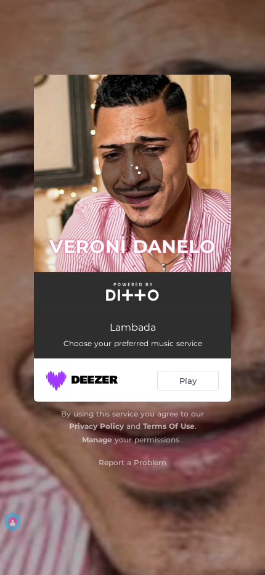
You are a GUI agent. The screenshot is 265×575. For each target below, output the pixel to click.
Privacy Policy (96, 426)
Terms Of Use (169, 426)
